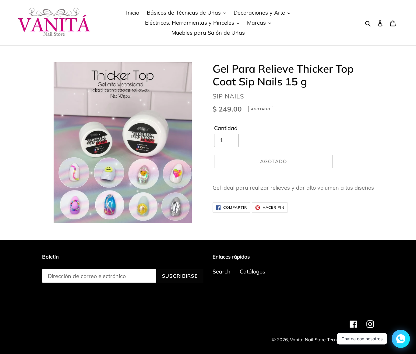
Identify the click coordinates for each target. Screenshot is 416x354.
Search (222, 271)
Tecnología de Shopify (350, 339)
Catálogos (252, 271)
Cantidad (226, 128)
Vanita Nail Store (308, 339)
